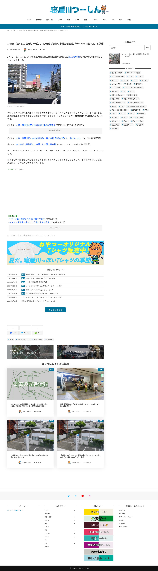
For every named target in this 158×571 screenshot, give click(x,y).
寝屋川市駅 (115, 99)
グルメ (60, 20)
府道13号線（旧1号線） (120, 110)
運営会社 (122, 520)
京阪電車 (128, 84)
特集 (68, 20)
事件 (11, 339)
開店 (141, 121)
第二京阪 (140, 117)
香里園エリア (128, 125)
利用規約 (122, 513)
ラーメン (144, 80)
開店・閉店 (49, 20)
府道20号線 (38, 339)
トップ (29, 20)
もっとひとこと (55, 309)
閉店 (134, 121)
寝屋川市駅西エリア (136, 102)
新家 (146, 110)
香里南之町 (115, 125)
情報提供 (38, 20)
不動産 (129, 20)
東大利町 (115, 117)
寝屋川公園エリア (23, 339)
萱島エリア (115, 121)
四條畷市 (139, 84)
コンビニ (140, 76)
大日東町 (115, 91)
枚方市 (124, 117)
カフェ (130, 76)
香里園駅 (140, 125)
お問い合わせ (123, 527)
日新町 (114, 114)
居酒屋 (114, 106)
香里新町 (115, 128)
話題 (85, 20)
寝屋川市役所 (132, 95)
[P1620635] (34, 84)
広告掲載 (122, 523)
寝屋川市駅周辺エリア (131, 99)
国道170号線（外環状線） (133, 88)
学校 (123, 91)
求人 (113, 20)
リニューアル (116, 84)
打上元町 (49, 339)
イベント (95, 20)
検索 (147, 47)
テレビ (134, 80)
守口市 (131, 91)
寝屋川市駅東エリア (118, 102)
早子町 (122, 114)
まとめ (77, 20)
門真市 (126, 121)
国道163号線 (116, 88)
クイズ (104, 20)
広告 (120, 20)
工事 (122, 106)
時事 (44, 50)
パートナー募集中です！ (15, 510)
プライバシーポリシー (126, 517)
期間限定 (141, 114)
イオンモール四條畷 (133, 73)
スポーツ (125, 80)
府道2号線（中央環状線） (136, 106)
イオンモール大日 (118, 76)
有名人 (131, 114)
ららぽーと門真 (117, 73)
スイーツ (115, 80)
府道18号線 (136, 110)
